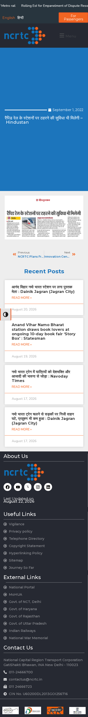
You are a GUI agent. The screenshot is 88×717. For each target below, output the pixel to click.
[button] (67, 35)
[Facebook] (7, 487)
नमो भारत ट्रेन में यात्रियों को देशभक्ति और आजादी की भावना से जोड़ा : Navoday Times (41, 376)
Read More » (22, 298)
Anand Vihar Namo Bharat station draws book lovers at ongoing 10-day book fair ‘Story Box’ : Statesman (44, 332)
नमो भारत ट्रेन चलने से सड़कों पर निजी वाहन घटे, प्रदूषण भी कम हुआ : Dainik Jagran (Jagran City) (43, 418)
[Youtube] (18, 487)
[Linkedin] (48, 487)
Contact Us (18, 648)
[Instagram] (38, 487)
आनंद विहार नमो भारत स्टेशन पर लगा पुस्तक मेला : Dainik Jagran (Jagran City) (43, 289)
